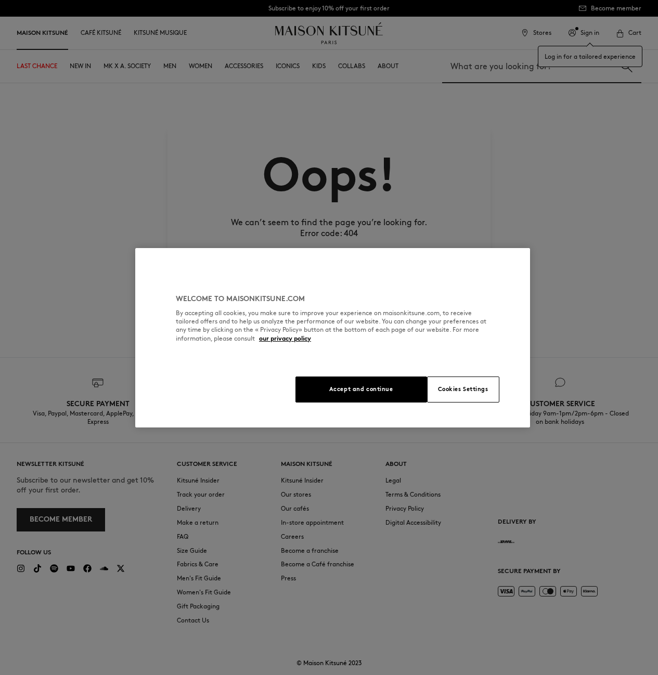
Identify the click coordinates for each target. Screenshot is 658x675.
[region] (332, 337)
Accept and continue (361, 389)
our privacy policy (285, 338)
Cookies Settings (463, 389)
